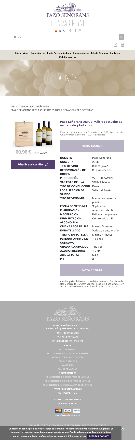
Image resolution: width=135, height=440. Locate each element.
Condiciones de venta (67, 399)
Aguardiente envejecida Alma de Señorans (67, 385)
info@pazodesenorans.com (67, 341)
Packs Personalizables (59, 53)
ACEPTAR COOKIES (99, 436)
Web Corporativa (67, 57)
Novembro (67, 365)
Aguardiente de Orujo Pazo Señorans (67, 377)
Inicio (18, 53)
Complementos (81, 53)
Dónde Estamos (99, 53)
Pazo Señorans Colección (67, 357)
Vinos (25, 53)
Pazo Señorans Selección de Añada (67, 353)
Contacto (115, 53)
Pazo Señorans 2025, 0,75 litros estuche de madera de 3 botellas (52, 110)
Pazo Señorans (39, 106)
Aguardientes (38, 53)
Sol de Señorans (67, 369)
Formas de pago (67, 403)
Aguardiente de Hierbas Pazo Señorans (67, 381)
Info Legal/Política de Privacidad (59, 425)
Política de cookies (94, 425)
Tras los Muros (67, 361)
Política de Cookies (76, 436)
